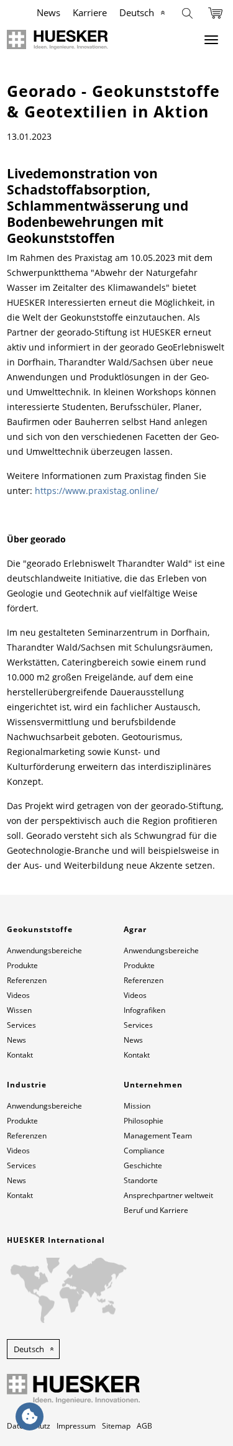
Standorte (141, 1180)
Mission (137, 1106)
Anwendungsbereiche (44, 950)
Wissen (19, 1010)
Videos (18, 995)
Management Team (158, 1135)
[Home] (57, 40)
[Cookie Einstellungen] (29, 1416)
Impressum (76, 1426)
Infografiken (144, 1010)
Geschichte (143, 1165)
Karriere (90, 12)
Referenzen (27, 980)
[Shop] (215, 12)
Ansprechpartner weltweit (168, 1195)
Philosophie (143, 1120)
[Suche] (187, 12)
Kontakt (20, 1055)
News (48, 12)
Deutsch (136, 12)
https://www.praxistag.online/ (96, 490)
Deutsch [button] (29, 1349)
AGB (144, 1426)
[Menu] (211, 40)
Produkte (22, 965)
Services (21, 1025)
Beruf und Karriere (156, 1210)
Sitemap (116, 1426)
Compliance (144, 1150)
